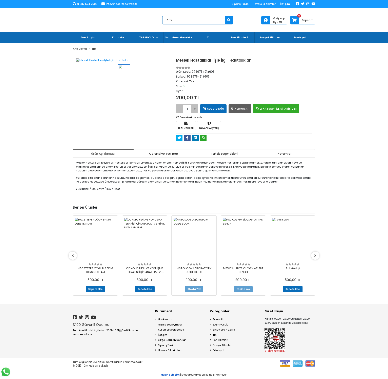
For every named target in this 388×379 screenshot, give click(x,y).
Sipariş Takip (240, 4)
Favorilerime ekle (190, 117)
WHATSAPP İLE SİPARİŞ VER (278, 109)
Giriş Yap (279, 18)
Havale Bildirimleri (264, 4)
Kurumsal (163, 311)
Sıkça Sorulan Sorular (172, 340)
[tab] (103, 153)
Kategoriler (220, 311)
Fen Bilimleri (239, 37)
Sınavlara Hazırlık (224, 330)
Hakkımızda (165, 319)
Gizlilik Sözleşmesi (170, 325)
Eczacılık (118, 37)
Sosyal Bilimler (269, 37)
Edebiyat (300, 37)
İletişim (285, 4)
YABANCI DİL (220, 325)
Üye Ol (277, 22)
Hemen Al (241, 109)
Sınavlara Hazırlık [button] (178, 37)
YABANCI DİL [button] (147, 37)
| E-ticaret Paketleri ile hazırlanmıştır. (194, 375)
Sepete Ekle (215, 109)
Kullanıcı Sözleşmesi (171, 330)
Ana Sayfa (87, 37)
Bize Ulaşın (274, 311)
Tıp (209, 37)
